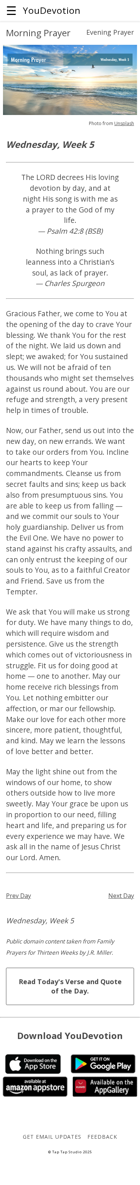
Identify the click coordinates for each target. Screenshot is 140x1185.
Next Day (121, 896)
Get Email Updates (52, 1136)
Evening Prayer (110, 32)
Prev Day (18, 896)
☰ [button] (11, 10)
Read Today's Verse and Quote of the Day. (70, 986)
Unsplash (124, 123)
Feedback (102, 1136)
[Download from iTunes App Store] (33, 1071)
